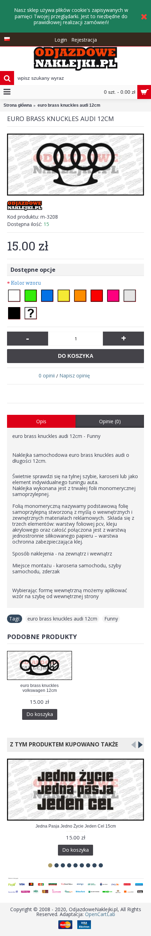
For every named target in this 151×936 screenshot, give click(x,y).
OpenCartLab (100, 914)
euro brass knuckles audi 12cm (62, 618)
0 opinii (47, 375)
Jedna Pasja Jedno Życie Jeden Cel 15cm (75, 826)
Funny (111, 618)
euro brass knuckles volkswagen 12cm (39, 688)
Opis (41, 421)
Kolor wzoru (26, 282)
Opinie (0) (110, 421)
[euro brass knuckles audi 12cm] (75, 165)
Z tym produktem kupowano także (62, 744)
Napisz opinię (74, 375)
